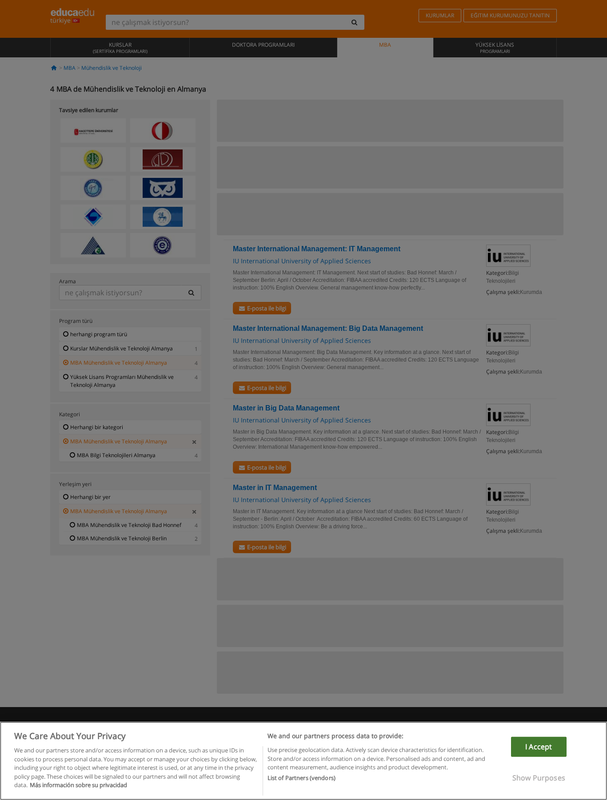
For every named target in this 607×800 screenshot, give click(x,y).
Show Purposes (538, 778)
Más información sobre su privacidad (78, 785)
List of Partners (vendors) (301, 778)
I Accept (538, 747)
